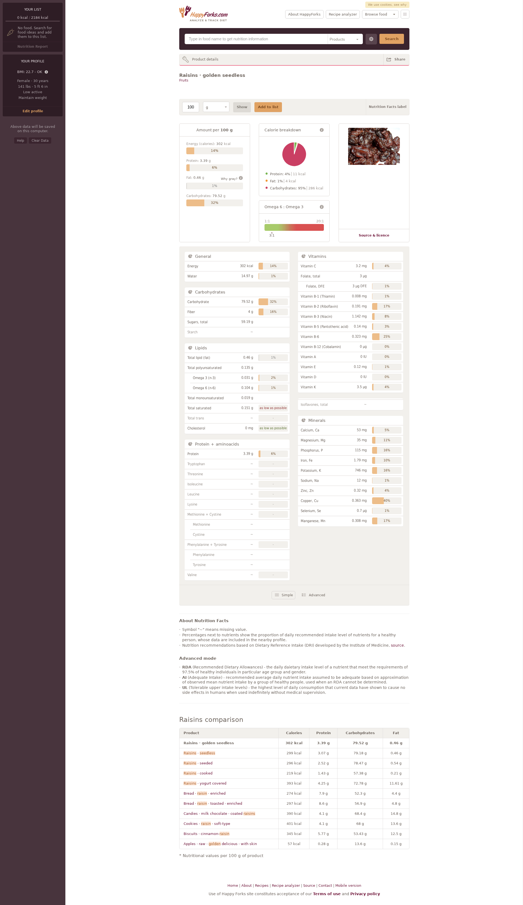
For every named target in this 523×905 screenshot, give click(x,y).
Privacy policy (365, 894)
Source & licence (374, 235)
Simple (287, 595)
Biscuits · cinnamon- (206, 834)
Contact (325, 885)
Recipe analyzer (343, 14)
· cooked (198, 773)
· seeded (198, 763)
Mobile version (348, 885)
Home (232, 885)
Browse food (376, 14)
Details (46, 72)
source (397, 645)
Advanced (317, 595)
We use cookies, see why (387, 5)
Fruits (183, 80)
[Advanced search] (371, 39)
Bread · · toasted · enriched (213, 803)
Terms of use (327, 894)
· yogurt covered (205, 783)
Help (20, 141)
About (246, 885)
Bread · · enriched (205, 793)
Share (399, 59)
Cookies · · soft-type (207, 824)
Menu (405, 14)
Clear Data (40, 141)
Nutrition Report (32, 47)
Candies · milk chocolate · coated (219, 814)
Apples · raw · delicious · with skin (220, 844)
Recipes (262, 885)
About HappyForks (304, 14)
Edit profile (33, 111)
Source (309, 885)
